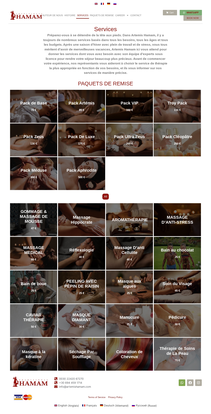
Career (120, 15)
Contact (135, 15)
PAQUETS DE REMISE (102, 15)
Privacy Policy (115, 397)
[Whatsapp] (182, 382)
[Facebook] (190, 382)
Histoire (69, 15)
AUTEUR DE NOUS (52, 15)
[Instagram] (198, 382)
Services (82, 15)
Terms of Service (98, 397)
